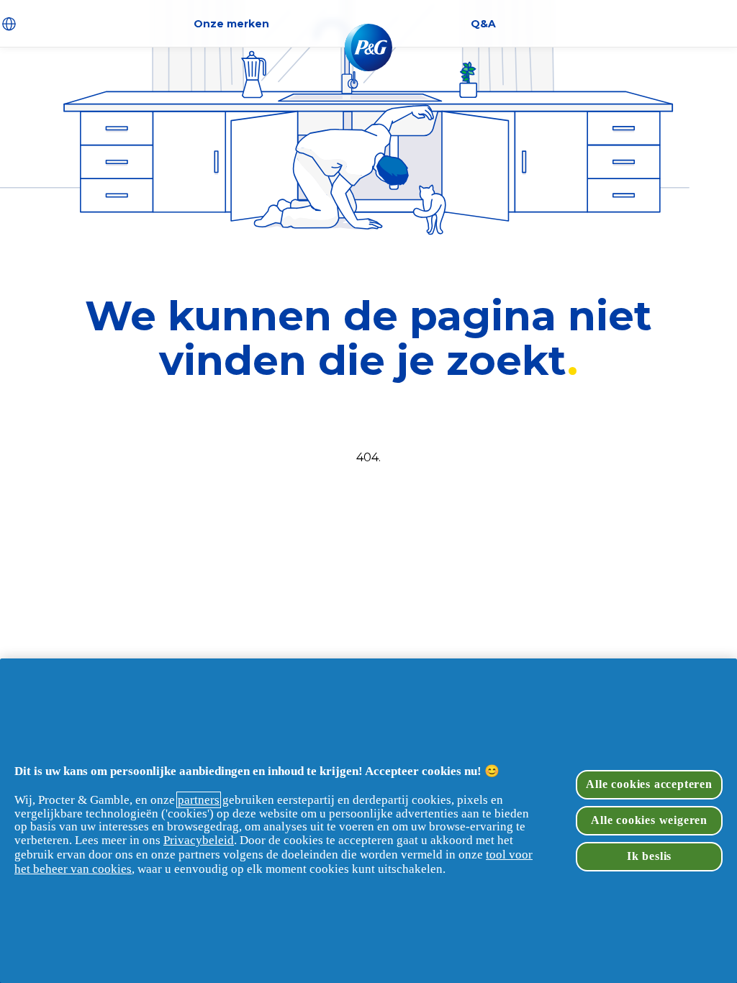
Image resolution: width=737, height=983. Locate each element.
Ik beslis (649, 856)
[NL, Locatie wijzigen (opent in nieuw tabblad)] (11, 24)
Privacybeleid (198, 840)
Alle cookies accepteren (649, 784)
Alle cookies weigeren (649, 820)
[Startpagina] (368, 47)
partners (199, 800)
